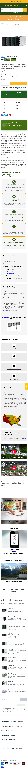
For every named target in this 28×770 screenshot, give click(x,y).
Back (3, 699)
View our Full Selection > (14, 19)
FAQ (25, 438)
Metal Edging (8, 758)
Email (15, 551)
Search (2, 758)
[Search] (25, 10)
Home (2, 23)
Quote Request (21, 87)
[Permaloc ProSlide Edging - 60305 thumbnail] (2, 59)
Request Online (10, 273)
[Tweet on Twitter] (4, 115)
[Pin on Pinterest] (10, 115)
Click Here (5, 317)
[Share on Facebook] (2, 115)
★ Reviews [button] (26, 386)
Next (23, 699)
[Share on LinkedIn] (7, 115)
